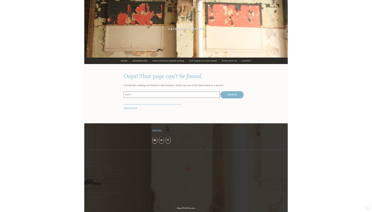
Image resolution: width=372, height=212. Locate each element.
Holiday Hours (99, 177)
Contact (246, 61)
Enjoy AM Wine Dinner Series (168, 61)
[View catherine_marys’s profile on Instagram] (168, 140)
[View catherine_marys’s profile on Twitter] (161, 140)
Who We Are (98, 200)
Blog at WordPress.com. (186, 208)
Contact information (102, 165)
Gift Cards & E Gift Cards (203, 61)
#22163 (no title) (99, 153)
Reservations (140, 61)
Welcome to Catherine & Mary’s (108, 193)
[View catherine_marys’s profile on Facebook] (154, 140)
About (94, 157)
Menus (124, 61)
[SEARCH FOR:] (172, 94)
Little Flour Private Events (105, 181)
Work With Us (229, 61)
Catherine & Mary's (186, 29)
